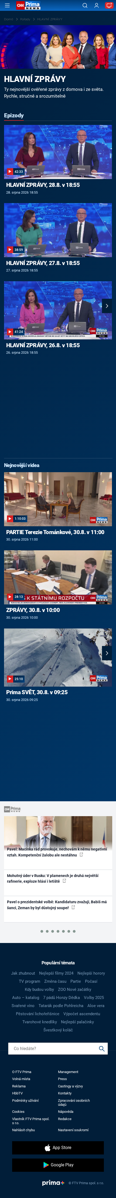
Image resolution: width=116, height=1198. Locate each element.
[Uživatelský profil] (96, 5)
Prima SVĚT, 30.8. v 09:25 (37, 692)
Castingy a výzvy (70, 1086)
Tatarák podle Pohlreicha (61, 1005)
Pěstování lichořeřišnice (37, 1013)
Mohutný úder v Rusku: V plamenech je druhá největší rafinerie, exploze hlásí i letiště (52, 878)
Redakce (64, 1119)
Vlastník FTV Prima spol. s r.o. (30, 1121)
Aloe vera (95, 1005)
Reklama (19, 1086)
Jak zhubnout (23, 973)
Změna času (55, 981)
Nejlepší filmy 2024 (56, 973)
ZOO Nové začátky (74, 989)
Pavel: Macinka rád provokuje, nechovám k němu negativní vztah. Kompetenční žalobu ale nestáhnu (57, 852)
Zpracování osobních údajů (74, 1102)
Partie (75, 981)
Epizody (14, 115)
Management (68, 1072)
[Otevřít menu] (7, 5)
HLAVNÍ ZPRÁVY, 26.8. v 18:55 (43, 345)
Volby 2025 (94, 997)
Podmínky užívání (25, 1100)
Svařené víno (23, 1005)
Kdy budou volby (39, 989)
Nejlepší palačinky (77, 1022)
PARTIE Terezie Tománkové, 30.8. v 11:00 (55, 532)
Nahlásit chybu (23, 1130)
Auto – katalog (25, 997)
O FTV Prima (21, 1072)
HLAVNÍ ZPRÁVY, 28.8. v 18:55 (43, 185)
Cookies (18, 1112)
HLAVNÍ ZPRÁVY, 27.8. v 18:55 (43, 263)
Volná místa (21, 1079)
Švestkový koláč (58, 1030)
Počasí (91, 981)
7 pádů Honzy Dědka (61, 997)
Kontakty (64, 1093)
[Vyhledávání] (85, 5)
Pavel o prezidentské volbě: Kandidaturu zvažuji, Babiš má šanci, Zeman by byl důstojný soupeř (57, 905)
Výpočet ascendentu (81, 1013)
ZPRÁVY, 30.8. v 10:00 (33, 610)
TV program (29, 981)
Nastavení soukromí (73, 1130)
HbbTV (17, 1093)
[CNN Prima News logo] (28, 5)
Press (62, 1079)
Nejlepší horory (91, 973)
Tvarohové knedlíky (39, 1022)
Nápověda (65, 1112)
